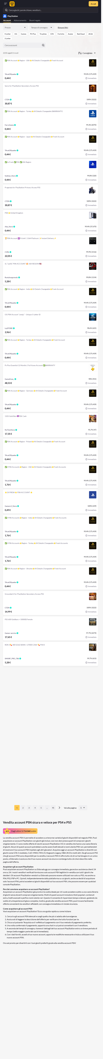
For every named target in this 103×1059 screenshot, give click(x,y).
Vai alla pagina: (70, 808)
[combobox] (15, 27)
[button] (7, 34)
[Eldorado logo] (11, 4)
